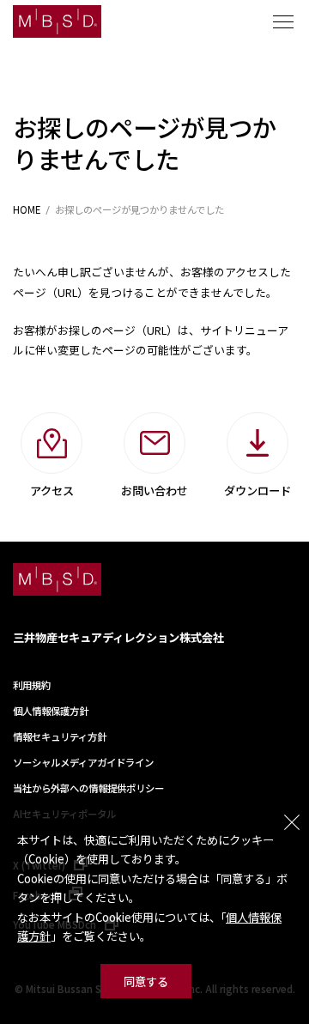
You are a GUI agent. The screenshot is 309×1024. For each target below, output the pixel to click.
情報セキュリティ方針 (59, 736)
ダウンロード (257, 490)
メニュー (283, 21)
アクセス (52, 490)
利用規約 (32, 685)
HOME (26, 210)
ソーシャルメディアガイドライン (83, 762)
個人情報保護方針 (50, 711)
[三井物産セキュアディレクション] (57, 21)
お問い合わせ (154, 490)
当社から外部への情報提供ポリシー (88, 788)
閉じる (292, 822)
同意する (146, 981)
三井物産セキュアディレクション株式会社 (118, 637)
